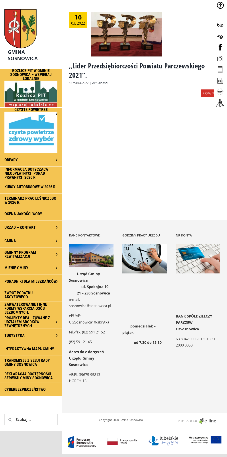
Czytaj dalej (210, 93)
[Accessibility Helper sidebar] (220, 5)
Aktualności (100, 83)
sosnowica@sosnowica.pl (90, 305)
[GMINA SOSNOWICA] (31, 8)
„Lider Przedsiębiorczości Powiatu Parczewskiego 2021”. (137, 70)
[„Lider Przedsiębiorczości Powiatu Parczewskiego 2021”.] (126, 34)
